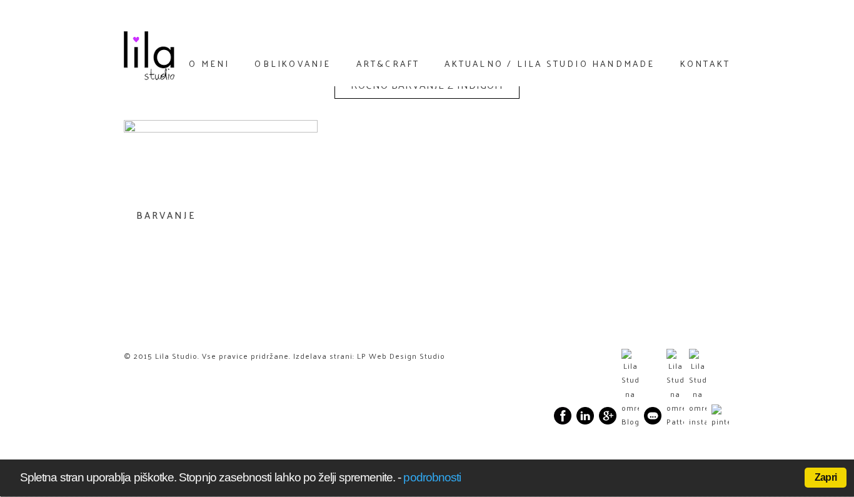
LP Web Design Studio (401, 356)
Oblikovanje (292, 63)
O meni (209, 63)
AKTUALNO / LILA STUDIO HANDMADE (550, 63)
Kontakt (705, 63)
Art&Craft (388, 63)
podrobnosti (432, 477)
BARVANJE (166, 214)
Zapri (825, 477)
